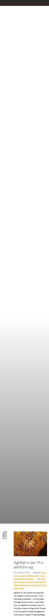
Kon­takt (37, 273)
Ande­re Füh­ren (37, 260)
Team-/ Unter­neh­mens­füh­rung (11, 275)
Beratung (21, 582)
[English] (24, 284)
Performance (36, 585)
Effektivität (38, 582)
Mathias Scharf (33, 576)
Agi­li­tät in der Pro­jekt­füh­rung (29, 564)
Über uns (24, 273)
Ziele (22, 588)
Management (25, 585)
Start (11, 260)
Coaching (22, 576)
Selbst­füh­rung (24, 260)
